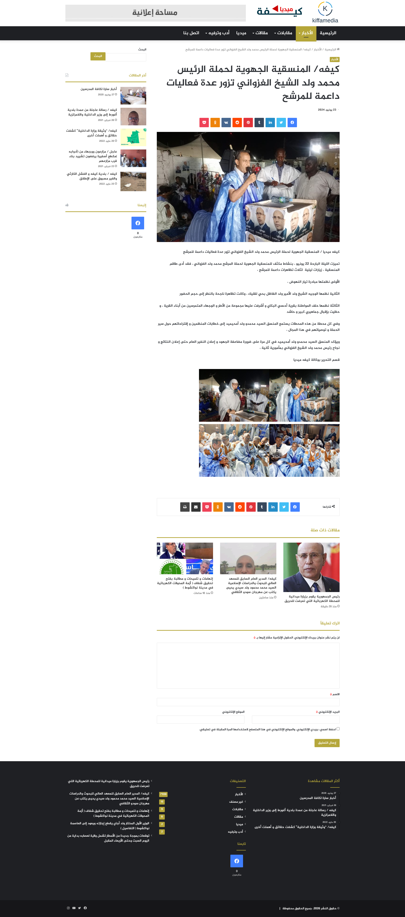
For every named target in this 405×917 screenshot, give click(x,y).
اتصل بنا (191, 33)
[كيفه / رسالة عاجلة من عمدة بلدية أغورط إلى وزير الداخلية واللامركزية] (133, 116)
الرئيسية (328, 33)
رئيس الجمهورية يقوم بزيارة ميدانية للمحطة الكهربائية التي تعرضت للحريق (312, 599)
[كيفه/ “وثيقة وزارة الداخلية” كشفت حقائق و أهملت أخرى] (133, 137)
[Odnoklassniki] (215, 122)
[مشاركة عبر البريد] (196, 507)
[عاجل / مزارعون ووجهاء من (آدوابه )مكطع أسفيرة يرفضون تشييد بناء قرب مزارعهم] (133, 158)
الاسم (335, 694)
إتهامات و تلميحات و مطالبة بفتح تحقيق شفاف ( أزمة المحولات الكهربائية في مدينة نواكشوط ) (185, 583)
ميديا (241, 33)
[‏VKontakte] (226, 122)
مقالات (261, 33)
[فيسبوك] (292, 122)
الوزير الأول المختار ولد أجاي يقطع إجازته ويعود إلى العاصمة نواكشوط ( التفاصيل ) (109, 826)
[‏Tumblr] (259, 122)
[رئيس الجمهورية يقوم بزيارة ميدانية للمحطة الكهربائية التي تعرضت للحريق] (311, 567)
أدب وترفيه (218, 33)
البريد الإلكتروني (328, 712)
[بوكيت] (204, 122)
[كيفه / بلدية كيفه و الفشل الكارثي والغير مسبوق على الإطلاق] (133, 181)
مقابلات (284, 33)
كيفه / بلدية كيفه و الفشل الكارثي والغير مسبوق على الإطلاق (92, 176)
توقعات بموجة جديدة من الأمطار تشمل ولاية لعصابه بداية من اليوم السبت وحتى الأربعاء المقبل (108, 838)
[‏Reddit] (237, 122)
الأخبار (307, 33)
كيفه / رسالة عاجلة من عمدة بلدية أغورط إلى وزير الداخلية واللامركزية (92, 112)
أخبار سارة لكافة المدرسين (99, 89)
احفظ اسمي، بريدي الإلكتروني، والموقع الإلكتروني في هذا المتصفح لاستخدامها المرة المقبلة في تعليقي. (267, 729)
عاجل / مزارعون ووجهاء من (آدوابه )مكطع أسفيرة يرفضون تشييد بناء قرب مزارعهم (93, 156)
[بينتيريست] (248, 122)
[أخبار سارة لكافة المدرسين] (133, 95)
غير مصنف (236, 802)
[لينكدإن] (270, 122)
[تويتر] (281, 122)
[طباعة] (185, 507)
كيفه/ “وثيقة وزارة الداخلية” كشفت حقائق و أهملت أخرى (91, 133)
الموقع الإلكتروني (233, 712)
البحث (142, 49)
